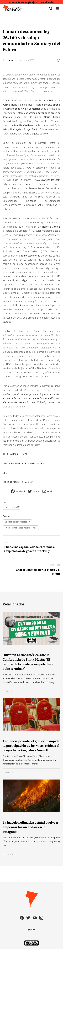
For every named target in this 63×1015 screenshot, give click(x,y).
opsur (11, 60)
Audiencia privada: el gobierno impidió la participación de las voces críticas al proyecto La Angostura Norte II (31, 746)
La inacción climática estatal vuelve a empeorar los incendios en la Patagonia (30, 827)
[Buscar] (50, 8)
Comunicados (11, 507)
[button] (57, 8)
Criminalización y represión (17, 521)
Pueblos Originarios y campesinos (20, 527)
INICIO (31, 929)
